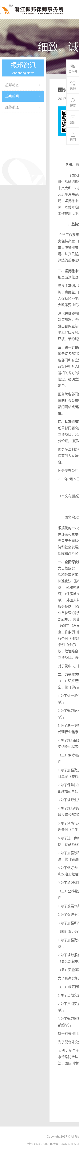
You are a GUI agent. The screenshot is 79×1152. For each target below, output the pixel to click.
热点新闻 (12, 96)
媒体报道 (12, 107)
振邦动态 (12, 85)
